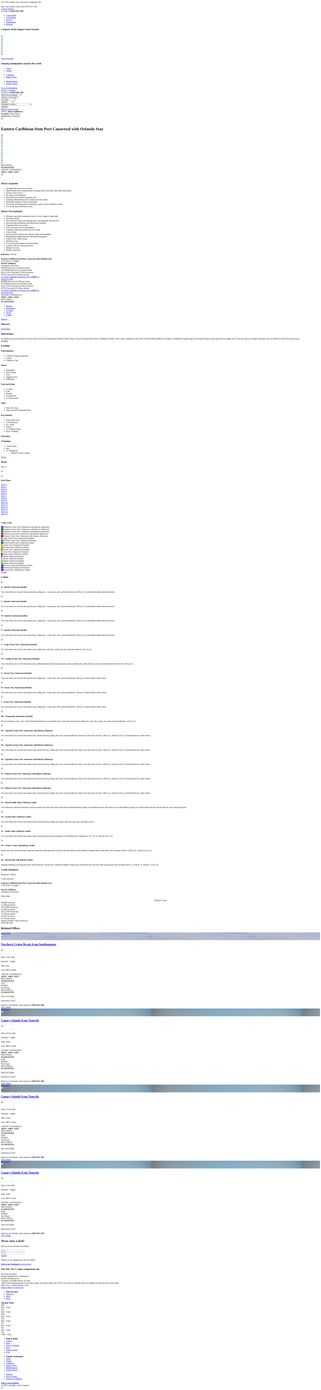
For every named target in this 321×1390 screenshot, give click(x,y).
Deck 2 (4, 485)
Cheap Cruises (12, 1350)
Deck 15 (4, 514)
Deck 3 (4, 487)
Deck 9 (4, 500)
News (8, 1296)
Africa (8, 68)
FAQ (8, 1352)
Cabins (9, 315)
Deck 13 (4, 509)
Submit (4, 1256)
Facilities (9, 310)
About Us (10, 1294)
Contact (9, 1341)
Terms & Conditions (14, 1379)
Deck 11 (4, 505)
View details (6, 1007)
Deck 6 (4, 494)
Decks (8, 313)
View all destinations (9, 88)
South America (12, 84)
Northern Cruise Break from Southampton (28, 944)
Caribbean (10, 75)
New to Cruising (12, 1345)
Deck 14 (4, 512)
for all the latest (16, 1264)
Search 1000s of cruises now (12, 1287)
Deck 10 (4, 503)
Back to (9, 109)
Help (8, 1348)
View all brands (7, 59)
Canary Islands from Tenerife (20, 1020)
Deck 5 (4, 491)
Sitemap (9, 1374)
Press (8, 1298)
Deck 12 (4, 507)
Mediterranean (11, 81)
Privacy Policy (12, 1376)
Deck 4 (4, 489)
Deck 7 (4, 496)
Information (10, 308)
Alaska (9, 71)
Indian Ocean (11, 77)
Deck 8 (4, 498)
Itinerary (9, 306)
